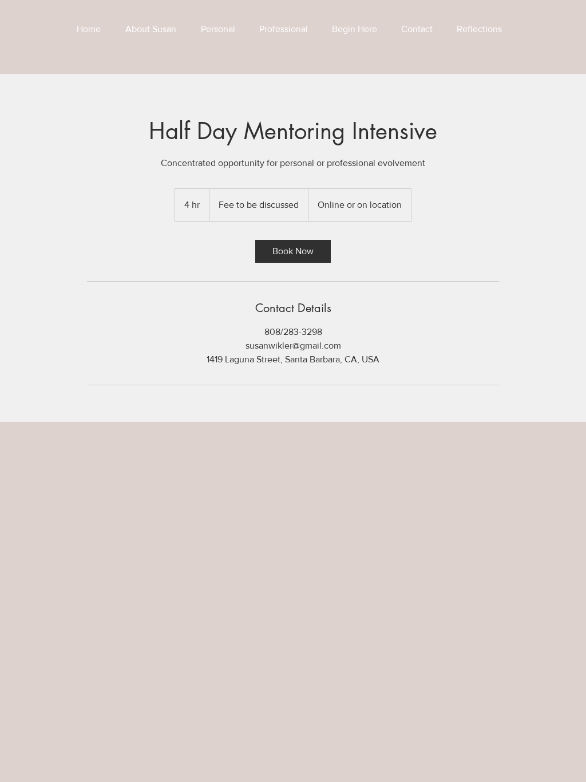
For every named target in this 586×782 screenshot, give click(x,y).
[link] (293, 251)
